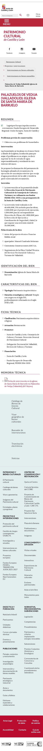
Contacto (22, 730)
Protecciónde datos (21, 722)
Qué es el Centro (30, 482)
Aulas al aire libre (31, 590)
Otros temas (38, 15)
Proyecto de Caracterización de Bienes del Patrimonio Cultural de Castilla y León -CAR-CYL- (31, 500)
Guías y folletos (9, 695)
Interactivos (29, 560)
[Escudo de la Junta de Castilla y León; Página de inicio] (7, 11)
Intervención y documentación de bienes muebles (10, 671)
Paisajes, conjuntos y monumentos (10, 655)
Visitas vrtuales (30, 550)
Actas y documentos (8, 689)
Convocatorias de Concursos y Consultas (31, 660)
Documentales (30, 555)
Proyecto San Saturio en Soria (30, 512)
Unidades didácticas (7, 626)
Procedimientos (30, 627)
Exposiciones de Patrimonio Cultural (30, 568)
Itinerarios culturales (28, 576)
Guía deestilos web (35, 731)
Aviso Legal (7, 721)
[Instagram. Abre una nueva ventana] (21, 49)
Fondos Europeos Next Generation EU (10, 577)
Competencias (30, 622)
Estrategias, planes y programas (10, 508)
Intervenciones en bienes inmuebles (21, 76)
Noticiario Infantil (10, 614)
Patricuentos (8, 620)
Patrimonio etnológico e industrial (7, 680)
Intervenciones (30, 518)
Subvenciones (29, 644)
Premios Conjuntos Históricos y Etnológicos (32, 651)
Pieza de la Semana (31, 523)
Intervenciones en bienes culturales (20, 70)
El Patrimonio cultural (8, 481)
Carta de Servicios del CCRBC (31, 488)
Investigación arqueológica (8, 662)
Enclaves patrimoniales (29, 583)
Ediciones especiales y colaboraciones (9, 702)
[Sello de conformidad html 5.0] (19, 745)
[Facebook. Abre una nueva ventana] (9, 49)
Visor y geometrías (10, 495)
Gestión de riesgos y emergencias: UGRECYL (10, 533)
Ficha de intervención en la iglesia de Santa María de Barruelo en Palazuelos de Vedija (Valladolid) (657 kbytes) (22, 384)
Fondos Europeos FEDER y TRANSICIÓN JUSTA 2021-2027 (10, 566)
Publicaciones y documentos (30, 529)
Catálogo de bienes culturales (10, 488)
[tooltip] (27, 15)
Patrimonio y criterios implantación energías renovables (32, 635)
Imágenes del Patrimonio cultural (10, 501)
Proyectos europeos (7, 556)
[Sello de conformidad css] (6, 745)
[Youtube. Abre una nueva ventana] (34, 49)
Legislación (28, 617)
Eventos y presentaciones (9, 640)
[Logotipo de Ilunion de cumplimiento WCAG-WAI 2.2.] (34, 746)
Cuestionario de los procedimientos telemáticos (32, 670)
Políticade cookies (35, 722)
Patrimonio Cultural (13, 62)
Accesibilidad (8, 730)
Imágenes (28, 536)
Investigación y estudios (9, 542)
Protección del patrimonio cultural (10, 525)
